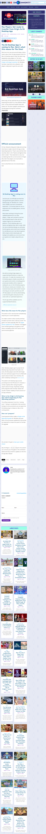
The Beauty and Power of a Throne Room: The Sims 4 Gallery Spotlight (7, 739)
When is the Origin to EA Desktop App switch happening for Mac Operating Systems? (38, 24)
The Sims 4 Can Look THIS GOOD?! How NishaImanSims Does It (7, 572)
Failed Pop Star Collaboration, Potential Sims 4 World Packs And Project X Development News (20, 573)
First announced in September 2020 (14, 97)
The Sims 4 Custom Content (20, 762)
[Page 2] (35, 94)
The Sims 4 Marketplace (20, 706)
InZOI (7, 705)
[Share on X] (5, 41)
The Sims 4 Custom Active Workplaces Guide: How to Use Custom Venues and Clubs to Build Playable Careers (20, 546)
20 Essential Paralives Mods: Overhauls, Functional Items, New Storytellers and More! (20, 739)
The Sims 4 (14, 38)
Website (3, 513)
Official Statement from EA (36, 19)
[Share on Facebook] (3, 41)
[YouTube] (11, 2)
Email (15, 507)
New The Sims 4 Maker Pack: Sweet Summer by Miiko (20, 709)
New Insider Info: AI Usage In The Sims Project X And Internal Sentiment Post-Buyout (20, 683)
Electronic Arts (5, 38)
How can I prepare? (34, 27)
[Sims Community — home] (22, 2)
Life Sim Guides (20, 595)
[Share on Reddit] (10, 41)
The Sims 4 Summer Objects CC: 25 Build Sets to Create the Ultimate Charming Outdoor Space (20, 768)
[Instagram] (3, 2)
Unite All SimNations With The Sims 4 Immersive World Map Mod (7, 793)
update (4, 461)
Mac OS (19, 459)
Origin (23, 459)
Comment (4, 497)
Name (3, 507)
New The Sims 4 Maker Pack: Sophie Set (20, 654)
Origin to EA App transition (10, 62)
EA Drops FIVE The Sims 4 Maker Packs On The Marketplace (7, 543)
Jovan (23, 34)
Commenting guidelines (21, 493)
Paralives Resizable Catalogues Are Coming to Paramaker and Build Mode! (7, 600)
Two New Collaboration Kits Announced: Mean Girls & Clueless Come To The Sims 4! (6, 656)
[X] (5, 2)
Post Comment (6, 520)
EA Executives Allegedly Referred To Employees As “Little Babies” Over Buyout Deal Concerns (20, 629)
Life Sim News (7, 595)
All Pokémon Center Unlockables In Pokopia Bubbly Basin (7, 766)
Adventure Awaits (20, 540)
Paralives (20, 734)
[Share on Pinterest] (8, 41)
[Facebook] (1, 2)
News (10, 38)
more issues (20, 377)
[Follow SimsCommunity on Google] (12, 41)
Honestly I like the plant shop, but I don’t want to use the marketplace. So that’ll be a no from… (37, 51)
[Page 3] (36, 94)
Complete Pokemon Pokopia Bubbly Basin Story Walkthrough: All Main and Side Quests (20, 601)
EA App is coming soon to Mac (36, 20)
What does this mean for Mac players (37, 22)
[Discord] (7, 2)
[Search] (45, 2)
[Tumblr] (9, 2)
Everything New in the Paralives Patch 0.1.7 (7, 625)
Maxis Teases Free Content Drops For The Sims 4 (20, 792)
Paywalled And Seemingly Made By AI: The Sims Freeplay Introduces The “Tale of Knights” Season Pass (7, 685)
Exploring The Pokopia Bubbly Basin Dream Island (7, 820)
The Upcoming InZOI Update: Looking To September (7, 709)
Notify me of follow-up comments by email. (11, 517)
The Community (7, 567)
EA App (7, 459)
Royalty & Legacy (7, 733)
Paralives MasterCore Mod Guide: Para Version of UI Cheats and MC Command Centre (20, 822)
